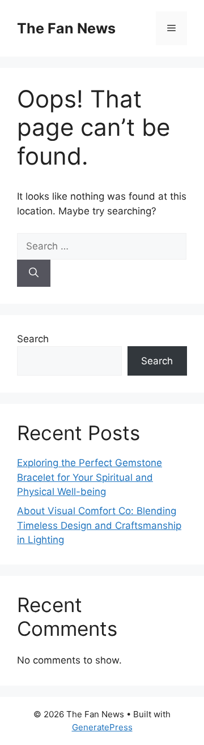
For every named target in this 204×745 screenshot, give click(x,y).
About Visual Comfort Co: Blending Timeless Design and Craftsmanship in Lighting (99, 525)
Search (33, 338)
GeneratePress (102, 727)
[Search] (33, 273)
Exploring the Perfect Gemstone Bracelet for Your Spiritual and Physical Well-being (89, 477)
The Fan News (66, 28)
